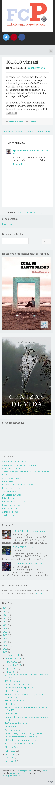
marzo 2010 (11, 761)
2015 (5, 635)
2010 (5, 652)
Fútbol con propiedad (23, 771)
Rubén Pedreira (36, 67)
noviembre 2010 (13, 658)
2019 (5, 621)
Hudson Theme (15, 773)
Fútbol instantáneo (11, 488)
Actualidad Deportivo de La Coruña (19, 465)
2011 (5, 648)
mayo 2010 (11, 754)
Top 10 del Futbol (10, 515)
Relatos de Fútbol (10, 508)
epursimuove (19, 150)
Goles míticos (9, 491)
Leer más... (40, 593)
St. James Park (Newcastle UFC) (20, 743)
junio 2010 (10, 750)
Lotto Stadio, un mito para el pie (20, 687)
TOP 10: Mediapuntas (15, 700)
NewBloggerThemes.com (11, 775)
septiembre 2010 (13, 665)
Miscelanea (8, 498)
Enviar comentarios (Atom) (29, 212)
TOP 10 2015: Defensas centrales (28, 563)
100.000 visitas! (22, 62)
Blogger (44, 771)
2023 (5, 608)
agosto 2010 (11, 668)
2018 (5, 625)
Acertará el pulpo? (13, 730)
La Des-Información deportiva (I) (21, 736)
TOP (51, 782)
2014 (5, 638)
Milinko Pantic (12, 747)
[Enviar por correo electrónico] (7, 113)
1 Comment (33, 121)
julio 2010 (10, 672)
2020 (5, 618)
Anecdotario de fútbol (12, 468)
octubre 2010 (11, 661)
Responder (18, 164)
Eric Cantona (11, 726)
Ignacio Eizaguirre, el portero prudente (23, 733)
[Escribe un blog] (10, 113)
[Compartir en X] (13, 113)
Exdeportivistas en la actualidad (17, 484)
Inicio (30, 131)
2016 (5, 632)
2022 (5, 611)
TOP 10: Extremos (13, 681)
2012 (5, 645)
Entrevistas (7, 481)
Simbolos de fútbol (11, 511)
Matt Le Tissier (12, 691)
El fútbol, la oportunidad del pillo (20, 740)
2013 (5, 642)
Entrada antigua (44, 131)
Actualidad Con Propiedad (15, 461)
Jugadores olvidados (12, 494)
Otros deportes (12, 704)
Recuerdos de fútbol (11, 505)
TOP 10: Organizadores (16, 723)
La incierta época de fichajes (18, 684)
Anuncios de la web (16, 121)
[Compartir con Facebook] (15, 113)
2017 (5, 628)
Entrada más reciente (13, 131)
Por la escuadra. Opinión (14, 501)
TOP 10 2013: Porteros (23, 547)
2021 (5, 615)
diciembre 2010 (13, 655)
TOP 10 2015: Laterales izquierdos (29, 531)
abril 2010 (10, 757)
